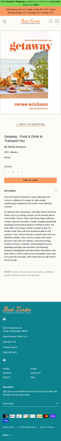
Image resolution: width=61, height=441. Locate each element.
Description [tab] (10, 190)
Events (7, 373)
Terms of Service (47, 427)
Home (6, 369)
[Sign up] (56, 403)
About (6, 377)
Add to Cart (30, 180)
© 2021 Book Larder (27, 427)
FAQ (32, 377)
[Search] (50, 21)
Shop (33, 369)
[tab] (30, 230)
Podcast (35, 373)
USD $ (5, 435)
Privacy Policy (9, 427)
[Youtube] (4, 319)
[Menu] (4, 21)
